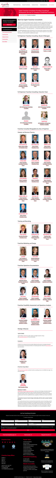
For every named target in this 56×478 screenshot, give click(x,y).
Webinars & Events (5, 36)
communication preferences (11, 427)
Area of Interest (31, 423)
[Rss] (15, 442)
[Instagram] (7, 442)
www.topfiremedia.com (23, 337)
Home (25, 15)
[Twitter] (12, 442)
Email (2, 423)
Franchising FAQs (5, 34)
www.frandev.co (48, 345)
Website (16, 423)
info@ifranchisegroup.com (45, 426)
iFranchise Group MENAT (23, 370)
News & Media (4, 41)
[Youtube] (10, 442)
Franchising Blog (5, 39)
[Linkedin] (5, 442)
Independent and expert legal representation (26, 391)
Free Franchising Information (7, 32)
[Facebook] (3, 442)
